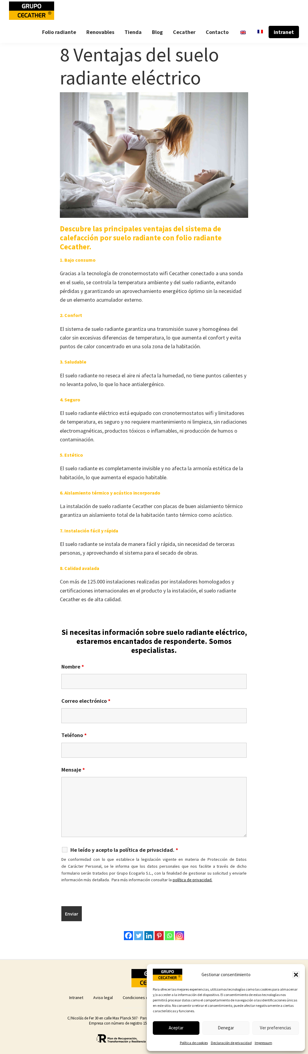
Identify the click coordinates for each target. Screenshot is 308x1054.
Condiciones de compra (144, 997)
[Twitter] (138, 935)
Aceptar (176, 1028)
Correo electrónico (85, 700)
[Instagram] (179, 935)
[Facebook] (128, 935)
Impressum (263, 1042)
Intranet (76, 997)
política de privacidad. (192, 879)
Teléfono (74, 735)
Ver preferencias (275, 1028)
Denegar (226, 1028)
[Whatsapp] (169, 935)
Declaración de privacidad (231, 1042)
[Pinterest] (159, 935)
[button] (296, 975)
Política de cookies (194, 1042)
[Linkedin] (148, 935)
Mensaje (73, 769)
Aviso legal (103, 997)
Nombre (72, 666)
